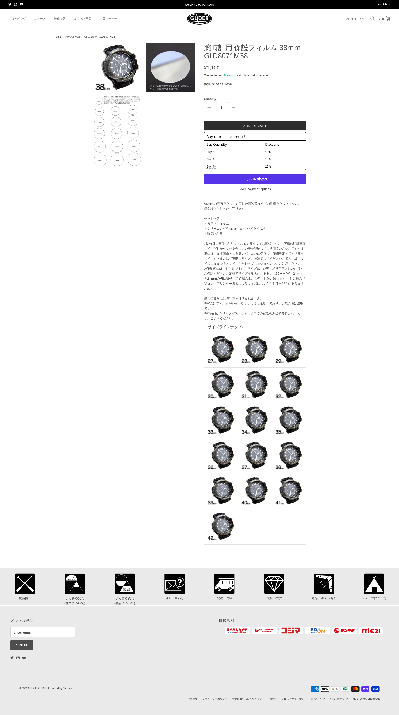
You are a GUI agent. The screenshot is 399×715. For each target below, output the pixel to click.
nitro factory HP (339, 698)
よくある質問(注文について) (74, 600)
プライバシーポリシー (214, 698)
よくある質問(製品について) (124, 600)
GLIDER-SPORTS (37, 688)
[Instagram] (15, 4)
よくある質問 (82, 18)
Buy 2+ (211, 152)
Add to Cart (255, 125)
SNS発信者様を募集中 (294, 698)
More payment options (255, 189)
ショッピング (17, 18)
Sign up (22, 645)
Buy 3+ (211, 159)
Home (57, 36)
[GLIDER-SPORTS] (199, 19)
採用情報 (272, 698)
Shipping (230, 75)
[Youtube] (21, 4)
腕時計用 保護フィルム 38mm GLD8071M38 (90, 36)
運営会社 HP (318, 698)
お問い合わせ (108, 18)
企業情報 (193, 698)
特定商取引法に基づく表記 (247, 698)
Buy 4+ (211, 166)
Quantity (210, 98)
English (382, 4)
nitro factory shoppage (366, 698)
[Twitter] (9, 4)
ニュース (40, 18)
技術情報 (60, 18)
